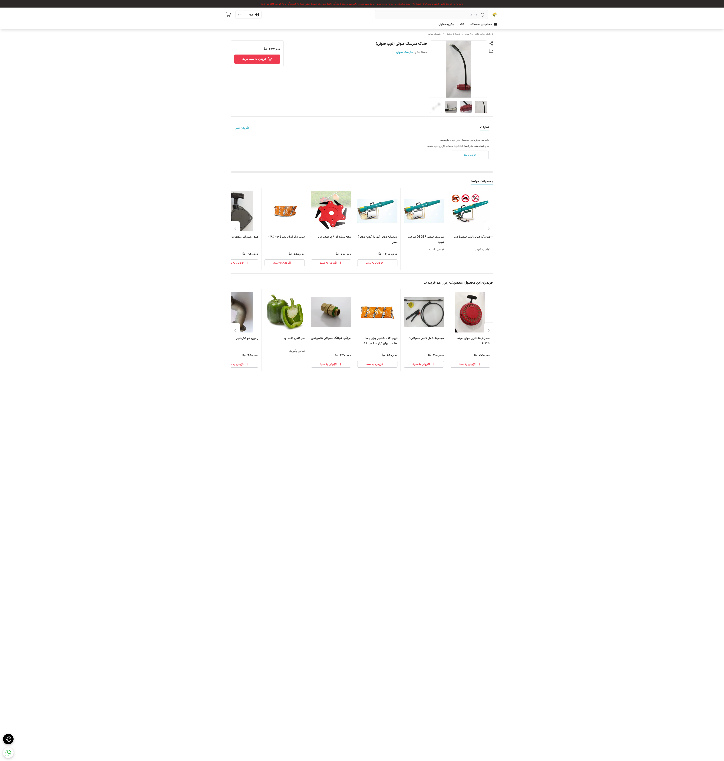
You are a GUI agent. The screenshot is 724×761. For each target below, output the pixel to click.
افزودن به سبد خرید (254, 59)
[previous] (488, 228)
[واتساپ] (8, 752)
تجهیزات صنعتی (453, 34)
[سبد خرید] (228, 14)
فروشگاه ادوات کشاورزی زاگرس (479, 34)
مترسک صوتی (434, 34)
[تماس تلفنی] (8, 739)
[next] (235, 228)
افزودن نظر (242, 128)
